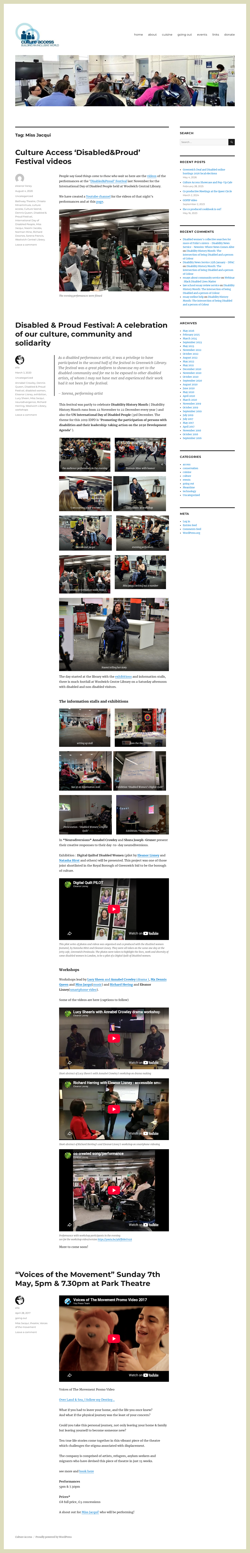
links (215, 34)
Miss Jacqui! (90, 1512)
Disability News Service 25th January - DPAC (208, 262)
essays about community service (202, 277)
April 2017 (189, 426)
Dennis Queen (24, 212)
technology (189, 491)
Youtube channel (98, 196)
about (152, 34)
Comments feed (192, 529)
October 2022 (190, 353)
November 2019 (192, 403)
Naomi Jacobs (32, 228)
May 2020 (188, 392)
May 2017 (188, 422)
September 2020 (192, 380)
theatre (34, 1323)
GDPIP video (190, 200)
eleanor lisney (23, 185)
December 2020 (192, 369)
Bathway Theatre (25, 201)
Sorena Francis (34, 235)
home (138, 34)
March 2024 (190, 338)
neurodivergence (25, 402)
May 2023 (188, 346)
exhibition (40, 394)
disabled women (35, 390)
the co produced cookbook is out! (202, 209)
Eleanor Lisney (24, 394)
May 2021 (188, 365)
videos (151, 176)
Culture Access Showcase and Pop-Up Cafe (207, 182)
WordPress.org (191, 533)
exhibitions (123, 676)
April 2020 (189, 396)
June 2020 (189, 388)
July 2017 (188, 419)
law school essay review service (201, 285)
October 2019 (190, 407)
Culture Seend (32, 208)
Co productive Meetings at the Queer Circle (207, 191)
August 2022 (190, 357)
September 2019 (192, 411)
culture (187, 476)
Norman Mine (23, 231)
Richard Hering (121, 984)
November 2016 (192, 430)
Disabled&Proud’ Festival (108, 181)
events (202, 34)
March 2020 (190, 399)
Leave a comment (26, 244)
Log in (186, 521)
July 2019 (188, 415)
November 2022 (192, 350)
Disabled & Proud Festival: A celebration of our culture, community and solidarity (91, 334)
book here (86, 1471)
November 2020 (192, 373)
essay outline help (193, 296)
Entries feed (190, 525)
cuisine (167, 34)
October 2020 (190, 376)
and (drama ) (126, 979)
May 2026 (188, 330)
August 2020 (190, 384)
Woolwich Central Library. (30, 239)
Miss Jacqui (37, 398)
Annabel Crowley (25, 382)
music (97, 984)
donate (229, 34)
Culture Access (23, 1537)
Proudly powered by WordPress (54, 1537)
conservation (190, 468)
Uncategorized (24, 196)
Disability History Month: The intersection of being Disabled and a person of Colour (208, 254)
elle (17, 367)
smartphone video (83, 989)
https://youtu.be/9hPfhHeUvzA (115, 1239)
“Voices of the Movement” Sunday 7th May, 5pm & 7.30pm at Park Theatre (87, 1279)
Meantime (189, 487)
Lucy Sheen (95, 979)
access (187, 464)
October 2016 (190, 434)
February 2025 (191, 334)
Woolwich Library (36, 405)
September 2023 (192, 342)
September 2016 (192, 438)
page (99, 201)
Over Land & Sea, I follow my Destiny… (87, 1399)
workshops (21, 409)
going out (185, 34)
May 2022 (188, 361)
